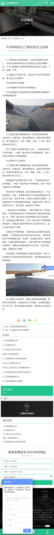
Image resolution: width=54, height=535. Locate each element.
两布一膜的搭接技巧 (11, 354)
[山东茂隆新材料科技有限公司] (9, 3)
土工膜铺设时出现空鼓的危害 (14, 359)
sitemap (45, 499)
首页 (9, 38)
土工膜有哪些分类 (10, 340)
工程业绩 (44, 494)
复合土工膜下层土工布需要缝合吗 (16, 368)
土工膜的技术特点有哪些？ (20, 330)
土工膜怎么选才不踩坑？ (13, 350)
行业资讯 (16, 38)
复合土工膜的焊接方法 (12, 363)
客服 (33, 533)
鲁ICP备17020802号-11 (38, 526)
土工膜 (9, 60)
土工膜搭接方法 (9, 345)
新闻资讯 (44, 497)
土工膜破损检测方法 (11, 377)
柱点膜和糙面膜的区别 (18, 327)
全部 (5, 398)
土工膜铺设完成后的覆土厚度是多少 (17, 372)
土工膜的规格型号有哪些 (13, 381)
